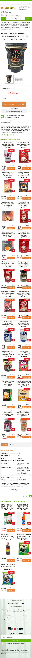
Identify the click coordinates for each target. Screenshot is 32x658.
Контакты (6, 3)
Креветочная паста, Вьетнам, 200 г (7, 537)
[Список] (23, 496)
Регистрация (27, 3)
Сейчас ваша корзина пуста (13, 14)
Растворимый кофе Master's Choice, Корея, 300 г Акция (23, 203)
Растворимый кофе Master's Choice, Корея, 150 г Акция (8, 263)
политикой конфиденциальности (9, 652)
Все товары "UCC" (7, 135)
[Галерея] (27, 496)
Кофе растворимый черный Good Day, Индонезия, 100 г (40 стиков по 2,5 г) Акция (23, 175)
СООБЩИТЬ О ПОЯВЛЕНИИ (14, 104)
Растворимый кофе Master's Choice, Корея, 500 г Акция (23, 144)
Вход (21, 3)
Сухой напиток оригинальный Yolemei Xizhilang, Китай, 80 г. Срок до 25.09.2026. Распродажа (24, 414)
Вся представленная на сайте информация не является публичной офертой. (16, 610)
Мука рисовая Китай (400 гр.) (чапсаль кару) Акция (7, 508)
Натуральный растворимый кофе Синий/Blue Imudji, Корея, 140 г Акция (23, 324)
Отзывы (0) (13, 444)
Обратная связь (17, 606)
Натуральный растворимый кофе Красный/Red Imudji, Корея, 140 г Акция (8, 145)
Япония (19, 458)
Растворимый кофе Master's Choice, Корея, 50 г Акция (23, 233)
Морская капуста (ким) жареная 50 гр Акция (8, 567)
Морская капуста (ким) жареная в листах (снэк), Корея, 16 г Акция (24, 538)
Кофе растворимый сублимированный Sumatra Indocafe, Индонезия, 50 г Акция (23, 264)
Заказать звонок (23, 9)
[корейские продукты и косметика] (2, 5)
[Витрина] (30, 496)
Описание (5, 444)
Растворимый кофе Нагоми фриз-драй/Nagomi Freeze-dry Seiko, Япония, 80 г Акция (7, 354)
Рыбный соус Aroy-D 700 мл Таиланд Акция (23, 507)
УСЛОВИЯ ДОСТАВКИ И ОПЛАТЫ (13, 120)
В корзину (10, 168)
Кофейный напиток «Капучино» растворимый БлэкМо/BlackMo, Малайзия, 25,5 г (8, 384)
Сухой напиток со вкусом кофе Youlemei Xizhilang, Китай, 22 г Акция (23, 294)
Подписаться (16, 640)
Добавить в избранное (15, 111)
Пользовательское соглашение (16, 643)
